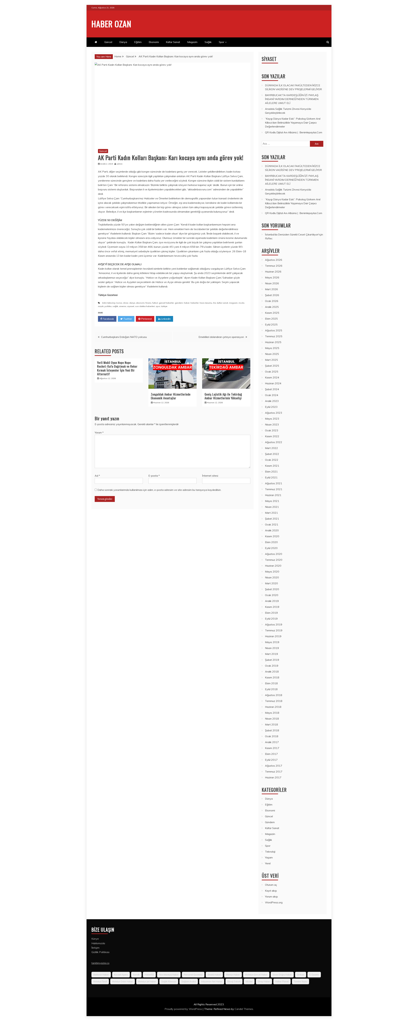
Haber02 (149, 974)
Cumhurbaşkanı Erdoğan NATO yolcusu (124, 337)
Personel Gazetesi (193, 974)
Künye (95, 938)
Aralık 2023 (272, 401)
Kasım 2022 (272, 436)
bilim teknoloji (108, 303)
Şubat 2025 (272, 365)
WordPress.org (273, 902)
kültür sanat (222, 303)
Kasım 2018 (272, 677)
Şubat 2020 (272, 589)
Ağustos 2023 (273, 412)
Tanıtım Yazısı (300, 981)
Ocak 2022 (271, 459)
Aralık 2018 (272, 671)
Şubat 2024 (272, 389)
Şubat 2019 (272, 659)
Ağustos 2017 (273, 765)
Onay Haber (264, 981)
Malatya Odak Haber (122, 981)
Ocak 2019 (271, 665)
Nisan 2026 (272, 283)
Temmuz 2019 (273, 630)
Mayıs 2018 (272, 712)
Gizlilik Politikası (100, 952)
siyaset (130, 306)
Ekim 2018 (271, 683)
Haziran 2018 (273, 706)
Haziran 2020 (273, 565)
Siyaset (269, 59)
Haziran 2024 (273, 383)
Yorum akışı (271, 896)
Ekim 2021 (271, 471)
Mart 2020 (271, 583)
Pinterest (146, 318)
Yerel (268, 863)
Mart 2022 (271, 448)
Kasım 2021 (272, 465)
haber (187, 303)
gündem (179, 303)
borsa (119, 303)
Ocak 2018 (271, 736)
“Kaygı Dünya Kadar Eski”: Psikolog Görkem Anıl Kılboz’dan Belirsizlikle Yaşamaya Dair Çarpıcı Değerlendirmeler (292, 122)
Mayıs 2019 (272, 642)
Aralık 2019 (272, 601)
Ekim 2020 (271, 542)
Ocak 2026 (271, 301)
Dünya (123, 42)
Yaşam (269, 857)
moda (241, 303)
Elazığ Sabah (234, 981)
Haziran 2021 (273, 495)
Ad (97, 475)
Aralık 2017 (272, 742)
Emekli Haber (214, 974)
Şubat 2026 (272, 295)
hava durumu (206, 303)
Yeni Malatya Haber (169, 974)
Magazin (192, 42)
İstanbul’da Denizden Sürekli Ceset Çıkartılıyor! (292, 234)
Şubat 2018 (272, 730)
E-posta (154, 475)
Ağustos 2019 (273, 624)
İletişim (95, 947)
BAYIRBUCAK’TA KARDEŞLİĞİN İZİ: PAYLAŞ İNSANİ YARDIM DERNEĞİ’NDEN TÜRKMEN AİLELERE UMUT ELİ (291, 99)
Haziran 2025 (273, 342)
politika (108, 306)
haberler (195, 303)
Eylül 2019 (271, 618)
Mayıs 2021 (272, 501)
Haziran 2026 (273, 271)
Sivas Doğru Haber (282, 974)
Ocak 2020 (271, 595)
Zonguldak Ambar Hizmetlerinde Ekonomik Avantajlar (171, 396)
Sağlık (208, 42)
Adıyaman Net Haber (211, 981)
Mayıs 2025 (272, 348)
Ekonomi (154, 42)
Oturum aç (271, 884)
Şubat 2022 (272, 454)
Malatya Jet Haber (147, 981)
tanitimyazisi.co (100, 963)
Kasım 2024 (272, 377)
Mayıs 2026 (272, 277)
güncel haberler (166, 303)
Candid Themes (244, 1009)
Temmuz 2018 (273, 701)
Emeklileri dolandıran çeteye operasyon (221, 337)
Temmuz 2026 (273, 265)
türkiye (164, 306)
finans (148, 303)
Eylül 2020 (271, 548)
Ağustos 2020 (273, 554)
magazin (233, 303)
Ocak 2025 (271, 371)
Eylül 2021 (271, 477)
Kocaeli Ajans (121, 974)
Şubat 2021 (272, 518)
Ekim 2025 (271, 318)
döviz (125, 303)
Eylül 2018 (271, 689)
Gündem (270, 822)
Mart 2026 (271, 289)
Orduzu (300, 974)
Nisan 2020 (272, 577)
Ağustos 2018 (273, 695)
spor (158, 306)
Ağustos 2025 (273, 330)
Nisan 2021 (272, 506)
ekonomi (140, 303)
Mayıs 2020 (272, 571)
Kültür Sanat (173, 42)
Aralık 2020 (272, 530)
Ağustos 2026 (273, 259)
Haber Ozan (111, 23)
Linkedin (165, 318)
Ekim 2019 (271, 612)
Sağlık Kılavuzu (168, 981)
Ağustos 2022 (273, 442)
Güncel (108, 42)
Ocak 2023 (271, 430)
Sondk (136, 974)
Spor (221, 42)
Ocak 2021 (271, 524)
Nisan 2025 (272, 354)
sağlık (115, 306)
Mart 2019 (271, 654)
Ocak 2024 (271, 395)
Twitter (127, 318)
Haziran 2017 (273, 777)
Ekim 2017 (271, 753)
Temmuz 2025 (273, 336)
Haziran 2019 (273, 636)
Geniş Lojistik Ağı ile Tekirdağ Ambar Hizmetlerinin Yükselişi (223, 396)
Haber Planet (282, 981)
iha (214, 303)
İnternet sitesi (210, 475)
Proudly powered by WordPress (184, 1009)
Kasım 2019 (272, 606)
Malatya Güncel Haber (256, 974)
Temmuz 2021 (273, 489)
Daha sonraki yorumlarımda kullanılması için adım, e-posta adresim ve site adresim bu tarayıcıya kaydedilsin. (159, 489)
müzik (101, 306)
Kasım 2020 (272, 536)
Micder (249, 981)
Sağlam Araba (188, 981)
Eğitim (138, 42)
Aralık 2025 (272, 306)
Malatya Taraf (100, 981)
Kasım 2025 (272, 312)
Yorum (99, 432)
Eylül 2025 (271, 324)
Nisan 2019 (272, 648)
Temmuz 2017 (273, 771)
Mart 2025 (271, 359)
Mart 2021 (271, 512)
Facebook (108, 318)
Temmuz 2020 (273, 559)
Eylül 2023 (271, 406)
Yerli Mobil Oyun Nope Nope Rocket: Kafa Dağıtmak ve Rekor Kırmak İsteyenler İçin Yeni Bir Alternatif (117, 368)
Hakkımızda (98, 943)
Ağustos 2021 (273, 483)
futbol (155, 303)
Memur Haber (233, 974)
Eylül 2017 (271, 759)
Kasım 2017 (272, 748)
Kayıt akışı (271, 890)
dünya (132, 303)
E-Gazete (314, 974)
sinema (122, 306)
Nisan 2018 (272, 718)
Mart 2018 (271, 724)
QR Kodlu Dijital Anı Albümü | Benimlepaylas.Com (293, 132)
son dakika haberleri (145, 306)
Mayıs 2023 (272, 418)
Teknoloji (270, 851)
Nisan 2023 (272, 424)
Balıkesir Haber (101, 974)
